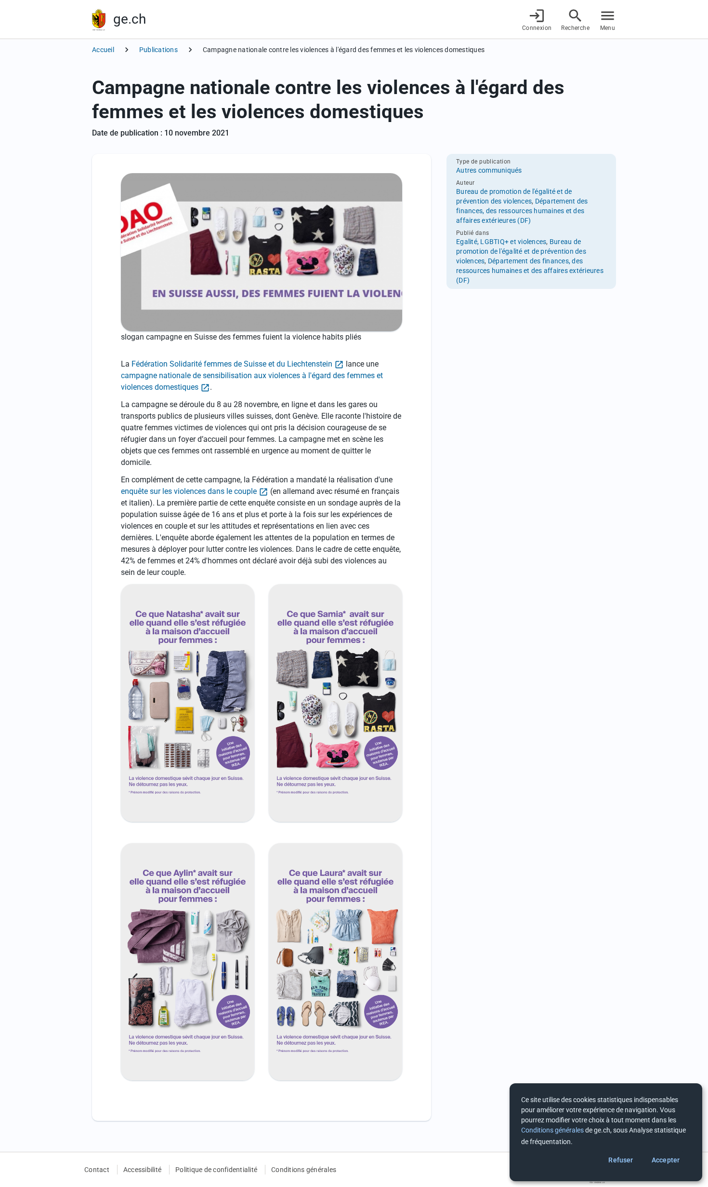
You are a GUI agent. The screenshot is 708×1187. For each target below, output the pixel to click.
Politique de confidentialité (216, 1169)
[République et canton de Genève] (98, 19)
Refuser (620, 1160)
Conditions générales (303, 1169)
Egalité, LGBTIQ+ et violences (501, 242)
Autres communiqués (489, 170)
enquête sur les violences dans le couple (189, 491)
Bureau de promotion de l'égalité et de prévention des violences (521, 251)
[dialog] (606, 1132)
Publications (158, 50)
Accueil (103, 50)
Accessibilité (142, 1169)
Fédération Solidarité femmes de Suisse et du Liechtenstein (231, 363)
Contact (96, 1169)
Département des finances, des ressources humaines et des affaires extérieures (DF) (522, 210)
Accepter (666, 1160)
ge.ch (129, 19)
